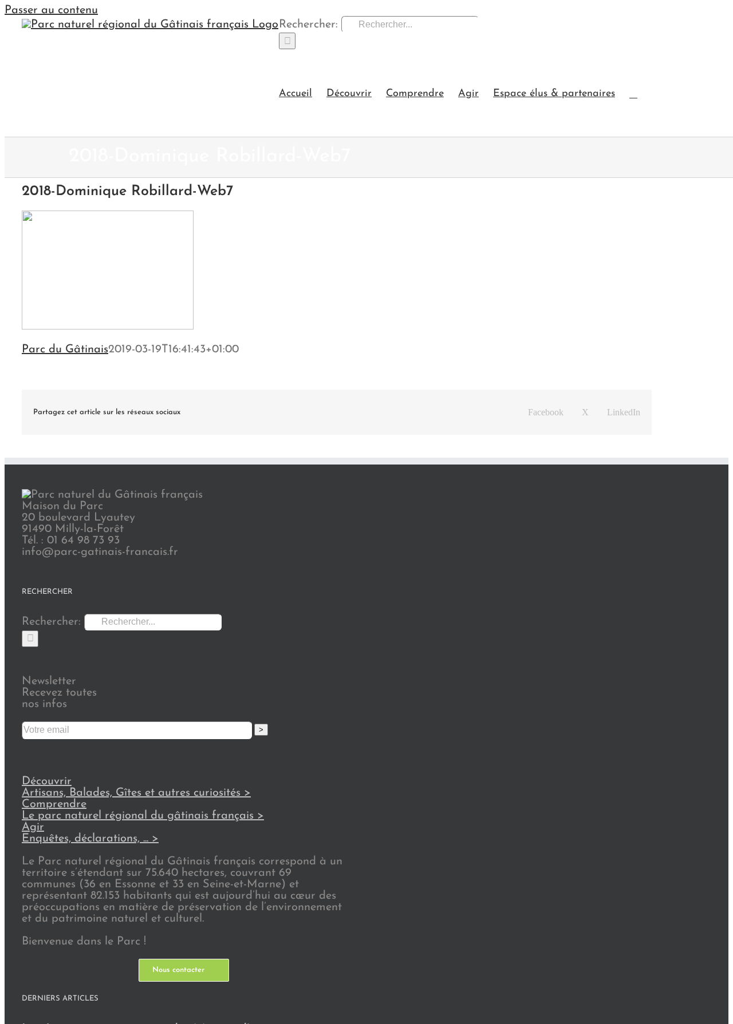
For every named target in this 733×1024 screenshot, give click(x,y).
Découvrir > (136, 787)
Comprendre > (143, 810)
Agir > (90, 832)
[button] (633, 93)
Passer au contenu (51, 10)
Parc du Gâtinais (65, 349)
